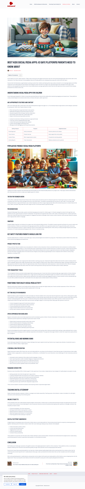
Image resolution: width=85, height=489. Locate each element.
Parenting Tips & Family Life (55, 4)
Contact (78, 4)
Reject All (15, 484)
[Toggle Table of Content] (20, 75)
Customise (8, 484)
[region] (15, 481)
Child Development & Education (40, 4)
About (73, 4)
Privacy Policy (35, 473)
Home (31, 4)
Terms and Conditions (43, 473)
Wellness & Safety (66, 4)
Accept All (23, 484)
